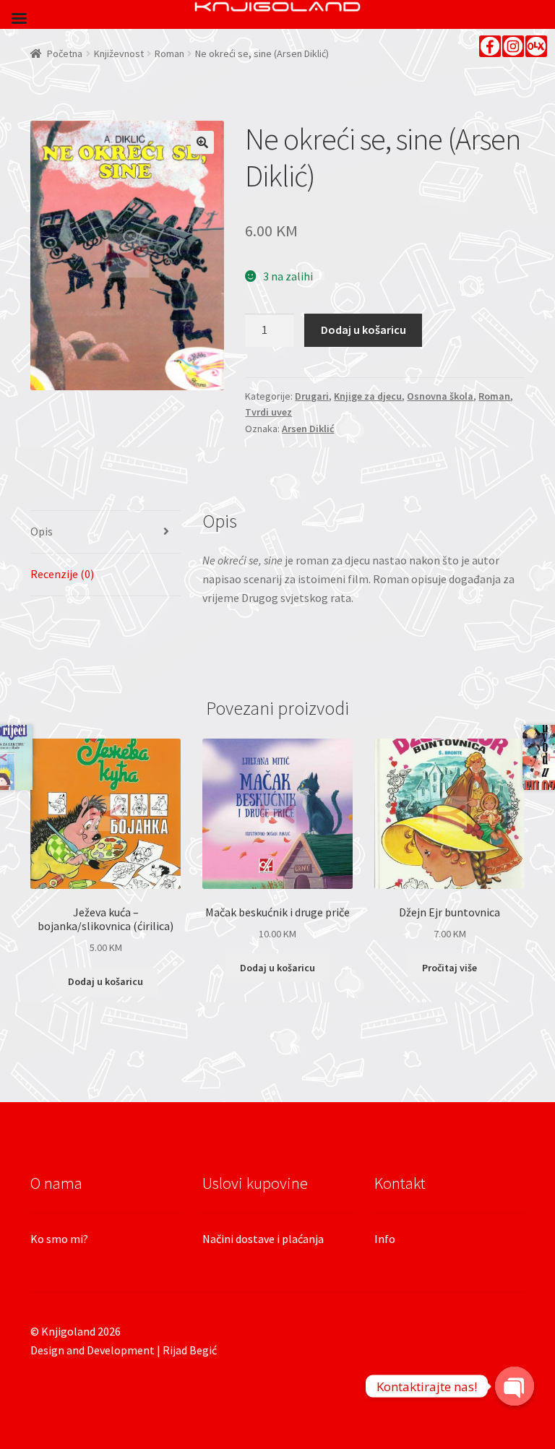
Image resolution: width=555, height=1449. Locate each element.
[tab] (105, 532)
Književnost (119, 53)
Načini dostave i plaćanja (263, 1238)
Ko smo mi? (59, 1238)
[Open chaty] (514, 1386)
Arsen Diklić (308, 428)
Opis (41, 531)
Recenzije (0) (62, 574)
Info (384, 1238)
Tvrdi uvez (268, 411)
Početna (64, 53)
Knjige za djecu (368, 396)
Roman (169, 53)
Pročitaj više (449, 967)
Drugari (312, 396)
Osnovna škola (440, 396)
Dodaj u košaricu (363, 329)
